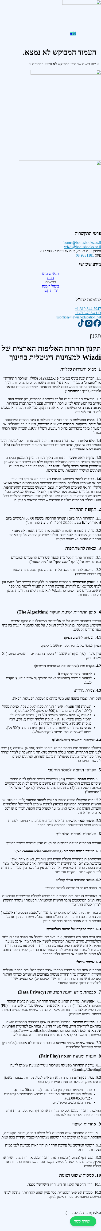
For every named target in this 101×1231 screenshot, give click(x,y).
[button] (50, 30)
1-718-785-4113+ (88, 313)
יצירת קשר (82, 1221)
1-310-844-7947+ (88, 309)
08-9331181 (85, 255)
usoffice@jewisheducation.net (78, 317)
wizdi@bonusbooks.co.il (82, 247)
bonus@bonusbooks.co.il (82, 243)
